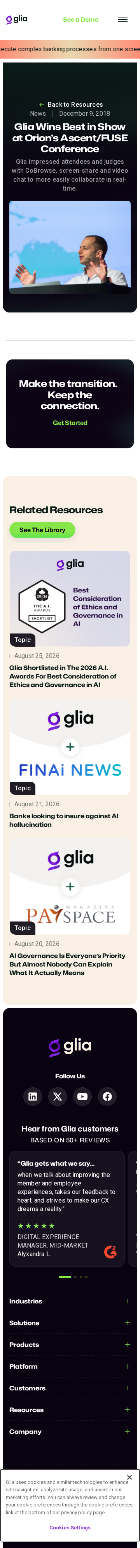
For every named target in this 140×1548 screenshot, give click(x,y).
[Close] (129, 1477)
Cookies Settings (70, 1528)
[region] (70, 1505)
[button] (65, 1277)
